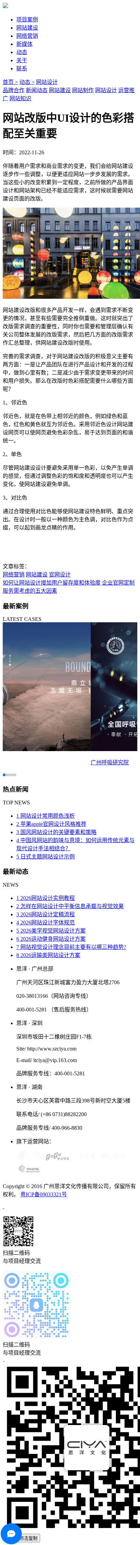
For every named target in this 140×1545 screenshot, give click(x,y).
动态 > (27, 82)
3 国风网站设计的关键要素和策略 (56, 832)
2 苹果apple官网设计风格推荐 (51, 824)
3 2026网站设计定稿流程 (45, 914)
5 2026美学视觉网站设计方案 (51, 931)
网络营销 (27, 36)
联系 (21, 68)
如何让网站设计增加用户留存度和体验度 (52, 583)
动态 (21, 52)
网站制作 (83, 90)
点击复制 (28, 1538)
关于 (21, 60)
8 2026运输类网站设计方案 (48, 955)
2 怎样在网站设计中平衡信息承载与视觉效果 (70, 906)
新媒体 (24, 44)
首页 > (10, 82)
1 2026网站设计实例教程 (45, 898)
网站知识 (20, 98)
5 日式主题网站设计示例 (45, 857)
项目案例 (27, 19)
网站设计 (47, 82)
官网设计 (60, 574)
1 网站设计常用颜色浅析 (45, 816)
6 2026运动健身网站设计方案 (51, 939)
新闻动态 (37, 90)
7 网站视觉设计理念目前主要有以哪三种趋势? (71, 947)
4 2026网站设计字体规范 (45, 922)
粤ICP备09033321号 (43, 1194)
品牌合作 (13, 90)
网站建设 (27, 28)
